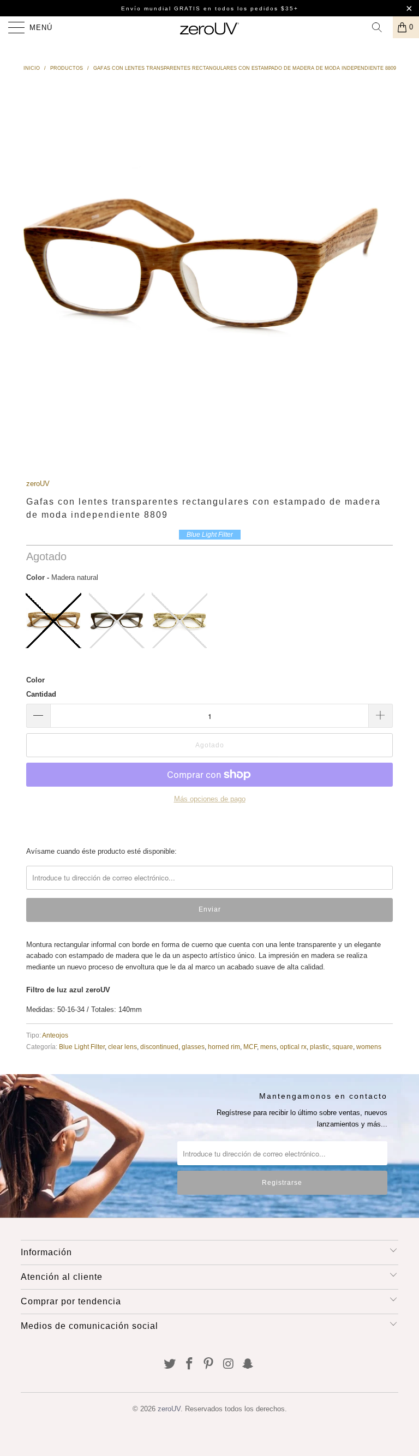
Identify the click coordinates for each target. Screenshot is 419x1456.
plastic (319, 1046)
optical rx (293, 1046)
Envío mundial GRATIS (161, 8)
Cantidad (41, 694)
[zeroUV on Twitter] (170, 1365)
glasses (193, 1046)
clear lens (122, 1046)
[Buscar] (381, 27)
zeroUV (38, 484)
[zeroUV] (209, 27)
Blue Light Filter (82, 1046)
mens (268, 1046)
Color (35, 680)
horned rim (224, 1046)
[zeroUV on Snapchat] (248, 1365)
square (342, 1046)
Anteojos (55, 1035)
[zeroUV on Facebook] (189, 1365)
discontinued (159, 1046)
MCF (250, 1046)
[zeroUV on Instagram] (228, 1365)
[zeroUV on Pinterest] (209, 1365)
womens (368, 1046)
